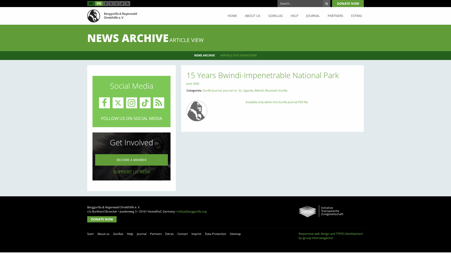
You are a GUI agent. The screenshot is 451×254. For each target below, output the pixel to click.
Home (232, 16)
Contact (182, 234)
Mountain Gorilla (276, 90)
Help (294, 16)
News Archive (204, 55)
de (91, 3)
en (99, 3)
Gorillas (275, 16)
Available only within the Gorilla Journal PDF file (277, 102)
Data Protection (215, 234)
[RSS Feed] (127, 3)
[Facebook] (105, 3)
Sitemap (235, 234)
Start (90, 234)
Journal (313, 16)
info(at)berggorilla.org (192, 211)
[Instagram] (116, 3)
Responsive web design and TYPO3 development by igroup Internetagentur (331, 236)
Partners (335, 16)
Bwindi (259, 90)
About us (252, 16)
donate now (348, 3)
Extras (356, 16)
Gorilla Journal (212, 90)
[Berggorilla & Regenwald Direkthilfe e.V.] (112, 16)
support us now (131, 172)
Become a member (131, 160)
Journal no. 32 (232, 90)
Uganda (248, 90)
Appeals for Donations (238, 55)
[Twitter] (111, 3)
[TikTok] (122, 3)
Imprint (196, 234)
